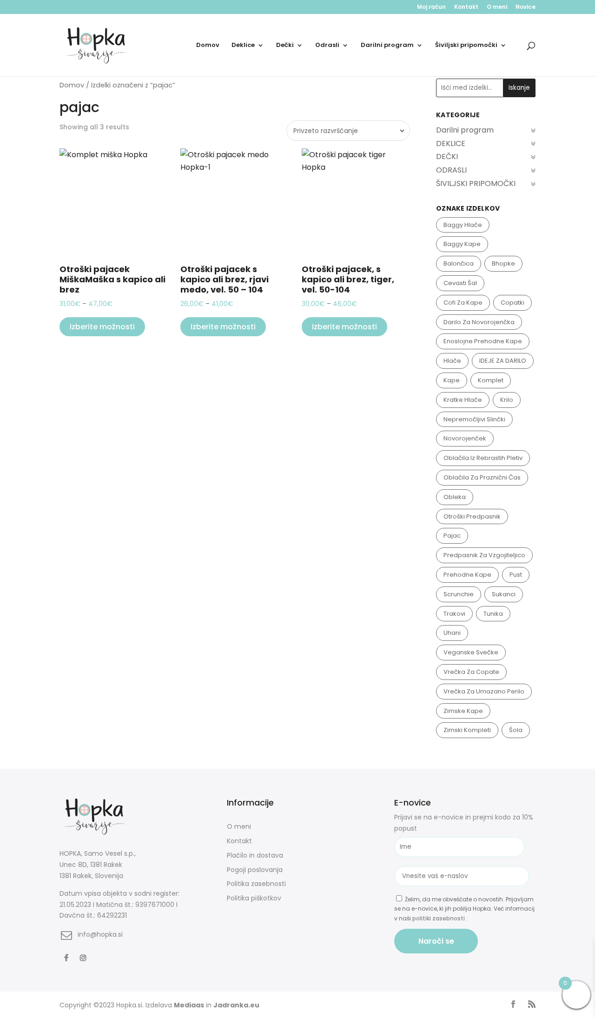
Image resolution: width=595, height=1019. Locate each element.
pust (515, 574)
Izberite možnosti (102, 326)
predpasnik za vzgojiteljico (484, 555)
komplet (490, 380)
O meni (497, 7)
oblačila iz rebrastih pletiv (482, 457)
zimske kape (463, 710)
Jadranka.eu (236, 1005)
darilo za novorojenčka (479, 322)
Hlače (452, 360)
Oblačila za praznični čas (482, 477)
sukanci (504, 594)
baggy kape (462, 244)
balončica (458, 263)
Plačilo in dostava (255, 855)
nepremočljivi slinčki (474, 419)
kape (451, 380)
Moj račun (431, 7)
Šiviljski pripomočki (466, 45)
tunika (493, 613)
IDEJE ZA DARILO (502, 360)
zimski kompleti (467, 730)
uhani (452, 632)
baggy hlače (462, 224)
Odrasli (327, 45)
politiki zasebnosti (439, 918)
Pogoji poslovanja (255, 869)
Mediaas (189, 1005)
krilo (506, 399)
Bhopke (503, 263)
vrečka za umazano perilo (483, 691)
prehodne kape (467, 574)
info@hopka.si (100, 934)
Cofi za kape (463, 302)
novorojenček (464, 438)
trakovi (454, 613)
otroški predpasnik (472, 516)
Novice (526, 7)
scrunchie (458, 594)
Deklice (243, 45)
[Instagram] (84, 957)
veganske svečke (470, 652)
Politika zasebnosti (256, 883)
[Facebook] (67, 957)
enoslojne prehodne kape (482, 341)
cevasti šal (460, 283)
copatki (512, 302)
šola (515, 730)
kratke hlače (462, 399)
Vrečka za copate (471, 671)
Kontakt (466, 7)
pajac (452, 535)
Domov (207, 45)
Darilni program (387, 45)
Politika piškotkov (254, 898)
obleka (454, 497)
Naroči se (436, 941)
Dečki (285, 45)
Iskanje (519, 87)
